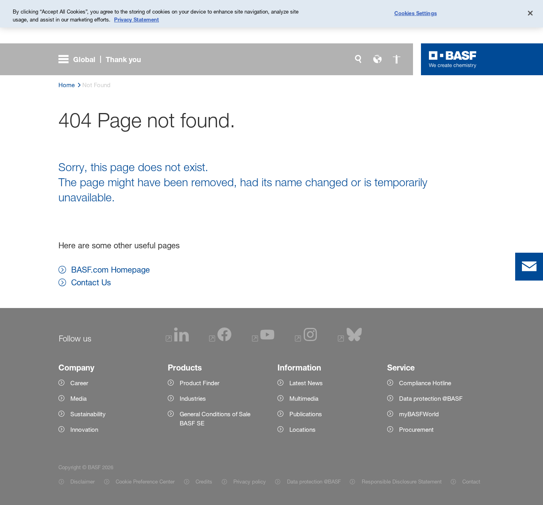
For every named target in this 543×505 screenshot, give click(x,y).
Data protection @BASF (313, 481)
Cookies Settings (415, 13)
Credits (204, 481)
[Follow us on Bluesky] (350, 339)
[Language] (377, 59)
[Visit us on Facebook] (220, 339)
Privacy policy (249, 481)
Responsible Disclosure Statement (401, 481)
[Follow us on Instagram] (306, 339)
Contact (471, 481)
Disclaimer (82, 481)
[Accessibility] (396, 59)
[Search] (358, 59)
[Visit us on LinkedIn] (177, 339)
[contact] (529, 267)
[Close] (530, 13)
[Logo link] (453, 59)
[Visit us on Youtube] (263, 339)
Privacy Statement (136, 19)
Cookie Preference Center (145, 481)
